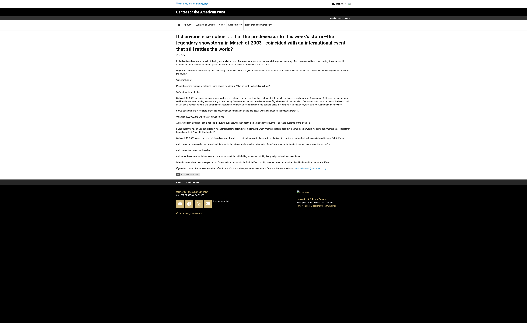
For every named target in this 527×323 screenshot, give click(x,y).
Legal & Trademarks (314, 206)
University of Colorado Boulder (311, 199)
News (222, 24)
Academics (234, 24)
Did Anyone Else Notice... (190, 175)
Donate (347, 18)
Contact (179, 182)
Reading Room (336, 18)
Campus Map (330, 206)
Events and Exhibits (205, 24)
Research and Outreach (257, 24)
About (187, 24)
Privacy (300, 206)
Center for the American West (200, 12)
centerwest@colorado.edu (190, 213)
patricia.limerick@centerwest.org (310, 168)
